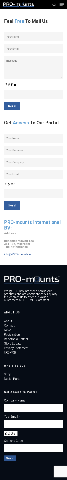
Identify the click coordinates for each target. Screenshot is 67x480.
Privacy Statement (16, 348)
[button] (62, 4)
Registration (12, 334)
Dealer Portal (12, 378)
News (8, 330)
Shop (7, 374)
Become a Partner (16, 339)
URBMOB (10, 352)
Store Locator (13, 343)
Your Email (12, 416)
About (8, 321)
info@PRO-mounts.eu (18, 254)
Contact (9, 325)
